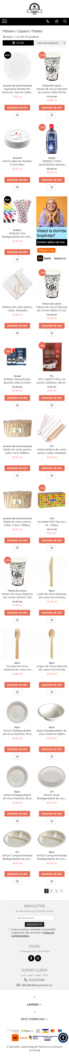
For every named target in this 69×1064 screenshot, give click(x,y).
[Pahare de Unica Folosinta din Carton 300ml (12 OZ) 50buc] (51, 284)
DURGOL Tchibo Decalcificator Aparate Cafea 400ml (52, 162)
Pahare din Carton (51, 85)
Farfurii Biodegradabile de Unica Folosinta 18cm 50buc (17, 732)
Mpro (52, 590)
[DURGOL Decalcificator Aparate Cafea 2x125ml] (17, 356)
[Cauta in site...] (65, 21)
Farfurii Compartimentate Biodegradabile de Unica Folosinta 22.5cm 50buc (52, 857)
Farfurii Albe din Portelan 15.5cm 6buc (17, 162)
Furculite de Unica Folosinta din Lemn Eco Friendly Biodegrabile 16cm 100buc (17, 667)
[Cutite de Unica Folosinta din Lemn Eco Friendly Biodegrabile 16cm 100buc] (51, 571)
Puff (52, 518)
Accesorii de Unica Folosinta (17, 85)
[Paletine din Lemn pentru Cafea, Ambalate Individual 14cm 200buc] (17, 284)
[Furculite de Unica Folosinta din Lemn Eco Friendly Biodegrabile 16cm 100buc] (17, 643)
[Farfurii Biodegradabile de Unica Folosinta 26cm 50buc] (17, 776)
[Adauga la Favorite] (17, 115)
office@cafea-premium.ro (36, 985)
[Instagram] (38, 958)
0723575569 (36, 980)
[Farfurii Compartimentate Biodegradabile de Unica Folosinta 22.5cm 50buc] (51, 839)
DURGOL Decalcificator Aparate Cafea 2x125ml (17, 380)
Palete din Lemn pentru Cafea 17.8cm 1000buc (17, 523)
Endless (17, 230)
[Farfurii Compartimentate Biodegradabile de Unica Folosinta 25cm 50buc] (17, 839)
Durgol (51, 157)
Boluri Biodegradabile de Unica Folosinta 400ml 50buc (52, 732)
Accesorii (17, 157)
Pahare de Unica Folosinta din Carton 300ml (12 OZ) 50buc (51, 308)
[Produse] (5, 22)
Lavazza (33, 1004)
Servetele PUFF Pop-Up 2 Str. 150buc (51, 523)
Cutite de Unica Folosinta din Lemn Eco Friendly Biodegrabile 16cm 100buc (52, 595)
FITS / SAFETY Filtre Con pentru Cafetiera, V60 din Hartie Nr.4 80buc (52, 380)
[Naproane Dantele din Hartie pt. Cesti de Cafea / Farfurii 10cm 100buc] (17, 66)
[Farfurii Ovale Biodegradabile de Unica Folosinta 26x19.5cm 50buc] (51, 776)
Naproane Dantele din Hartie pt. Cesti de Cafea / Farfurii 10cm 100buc (17, 90)
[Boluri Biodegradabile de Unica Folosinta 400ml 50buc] (51, 712)
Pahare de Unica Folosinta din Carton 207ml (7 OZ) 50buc (17, 595)
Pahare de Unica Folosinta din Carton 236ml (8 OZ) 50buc (51, 90)
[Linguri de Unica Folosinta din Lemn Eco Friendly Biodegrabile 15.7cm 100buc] (51, 643)
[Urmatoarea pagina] (61, 891)
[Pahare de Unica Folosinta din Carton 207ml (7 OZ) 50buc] (17, 571)
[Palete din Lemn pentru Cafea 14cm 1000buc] (17, 428)
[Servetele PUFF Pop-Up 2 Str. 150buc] (51, 499)
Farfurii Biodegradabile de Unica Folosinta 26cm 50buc (17, 796)
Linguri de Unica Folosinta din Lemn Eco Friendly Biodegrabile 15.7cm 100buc (51, 667)
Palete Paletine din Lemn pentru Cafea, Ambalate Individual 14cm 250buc (52, 451)
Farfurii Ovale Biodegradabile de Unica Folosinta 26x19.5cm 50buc (51, 796)
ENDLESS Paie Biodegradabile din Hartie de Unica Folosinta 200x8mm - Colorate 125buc (17, 235)
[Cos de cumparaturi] (57, 21)
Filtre (19, 42)
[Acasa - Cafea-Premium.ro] (34, 9)
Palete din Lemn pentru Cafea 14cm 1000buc (17, 451)
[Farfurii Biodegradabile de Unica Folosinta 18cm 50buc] (17, 712)
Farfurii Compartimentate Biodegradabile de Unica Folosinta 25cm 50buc (17, 857)
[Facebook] (31, 958)
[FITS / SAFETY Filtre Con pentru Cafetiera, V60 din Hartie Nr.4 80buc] (51, 357)
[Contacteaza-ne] (48, 21)
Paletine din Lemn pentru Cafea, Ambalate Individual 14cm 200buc (17, 308)
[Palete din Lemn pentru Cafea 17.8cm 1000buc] (17, 499)
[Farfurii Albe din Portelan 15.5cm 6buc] (17, 138)
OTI (52, 446)
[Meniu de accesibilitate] (63, 1038)
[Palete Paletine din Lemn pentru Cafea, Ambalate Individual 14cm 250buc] (51, 428)
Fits (52, 375)
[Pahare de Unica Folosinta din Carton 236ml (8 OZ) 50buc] (51, 66)
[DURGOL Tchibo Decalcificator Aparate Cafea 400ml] (51, 138)
